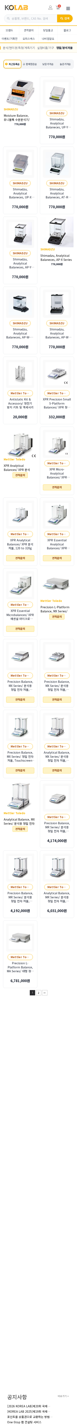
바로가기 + (63, 1396)
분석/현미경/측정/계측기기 (19, 48)
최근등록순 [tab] (14, 64)
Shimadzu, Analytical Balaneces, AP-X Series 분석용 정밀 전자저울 (56, 259)
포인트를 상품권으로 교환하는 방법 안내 (31, 1417)
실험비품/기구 (45, 48)
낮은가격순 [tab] (47, 64)
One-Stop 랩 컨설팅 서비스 (24, 1422)
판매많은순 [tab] (31, 64)
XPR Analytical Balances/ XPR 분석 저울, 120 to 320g (17, 469)
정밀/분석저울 (64, 48)
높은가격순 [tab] (65, 64)
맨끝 (44, 992)
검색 (66, 18)
